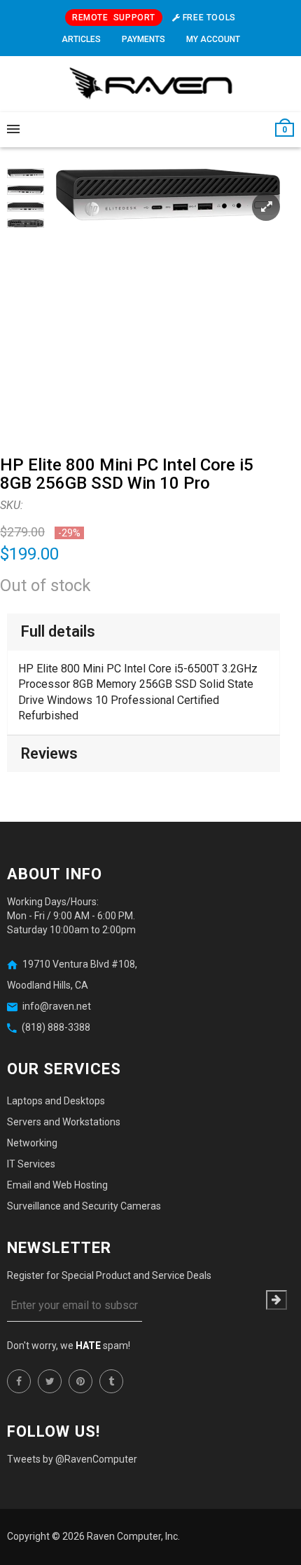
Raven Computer (124, 1536)
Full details (58, 631)
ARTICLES (81, 39)
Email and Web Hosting (57, 1185)
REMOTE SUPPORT (113, 17)
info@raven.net (56, 1006)
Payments (143, 39)
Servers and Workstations (63, 1121)
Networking (32, 1143)
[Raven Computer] (150, 84)
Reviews (49, 753)
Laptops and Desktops (56, 1100)
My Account (213, 39)
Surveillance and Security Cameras (84, 1206)
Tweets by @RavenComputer (72, 1459)
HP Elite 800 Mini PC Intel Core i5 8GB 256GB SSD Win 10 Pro (126, 474)
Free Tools (208, 17)
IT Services (31, 1164)
